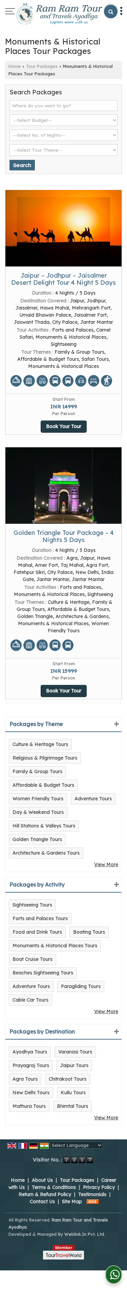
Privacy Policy (99, 1187)
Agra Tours (25, 1079)
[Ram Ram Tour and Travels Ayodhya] (59, 14)
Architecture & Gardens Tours (46, 853)
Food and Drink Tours (37, 932)
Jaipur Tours (74, 1065)
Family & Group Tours (37, 771)
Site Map (72, 1201)
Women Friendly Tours (38, 799)
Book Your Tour (63, 426)
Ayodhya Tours (30, 1052)
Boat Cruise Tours (32, 959)
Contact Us (42, 1201)
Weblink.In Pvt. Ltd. (84, 1234)
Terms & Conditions (54, 1187)
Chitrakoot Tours (67, 1079)
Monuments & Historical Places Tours (55, 946)
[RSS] (93, 1201)
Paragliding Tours (81, 986)
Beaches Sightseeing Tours (43, 973)
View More (106, 864)
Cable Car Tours (30, 1000)
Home (14, 66)
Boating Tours (89, 932)
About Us (42, 1180)
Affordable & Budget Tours (43, 785)
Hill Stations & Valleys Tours (44, 826)
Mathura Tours (29, 1106)
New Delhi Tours (31, 1092)
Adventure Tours (93, 799)
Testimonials (92, 1194)
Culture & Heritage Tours (40, 744)
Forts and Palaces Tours (40, 918)
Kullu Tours (73, 1092)
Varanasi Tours (75, 1052)
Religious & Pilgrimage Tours (45, 758)
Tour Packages (42, 66)
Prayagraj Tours (31, 1065)
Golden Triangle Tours (37, 839)
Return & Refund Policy (45, 1194)
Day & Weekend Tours (38, 812)
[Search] (111, 11)
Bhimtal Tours (72, 1106)
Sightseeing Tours (32, 905)
